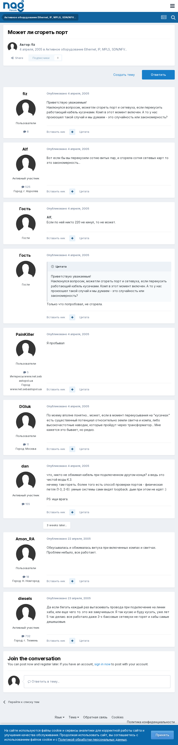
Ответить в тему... (45, 681)
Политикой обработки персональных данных (92, 739)
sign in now (102, 664)
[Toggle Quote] (53, 266)
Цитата (84, 131)
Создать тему (124, 74)
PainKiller (25, 334)
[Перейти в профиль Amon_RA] (26, 554)
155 (27, 504)
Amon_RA (25, 539)
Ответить (158, 74)
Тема (73, 717)
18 (27, 576)
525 (27, 186)
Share (18, 58)
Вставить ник (56, 131)
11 (27, 444)
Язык (59, 717)
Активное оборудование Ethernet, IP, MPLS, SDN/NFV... (86, 49)
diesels (25, 598)
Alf (25, 149)
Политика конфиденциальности (151, 722)
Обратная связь (95, 717)
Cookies (118, 717)
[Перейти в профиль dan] (26, 481)
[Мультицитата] (72, 132)
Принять (162, 735)
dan (25, 466)
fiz (33, 44)
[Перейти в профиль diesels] (26, 613)
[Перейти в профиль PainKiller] (26, 349)
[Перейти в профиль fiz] (12, 47)
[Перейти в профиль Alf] (26, 164)
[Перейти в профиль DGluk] (26, 422)
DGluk (25, 406)
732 (27, 636)
